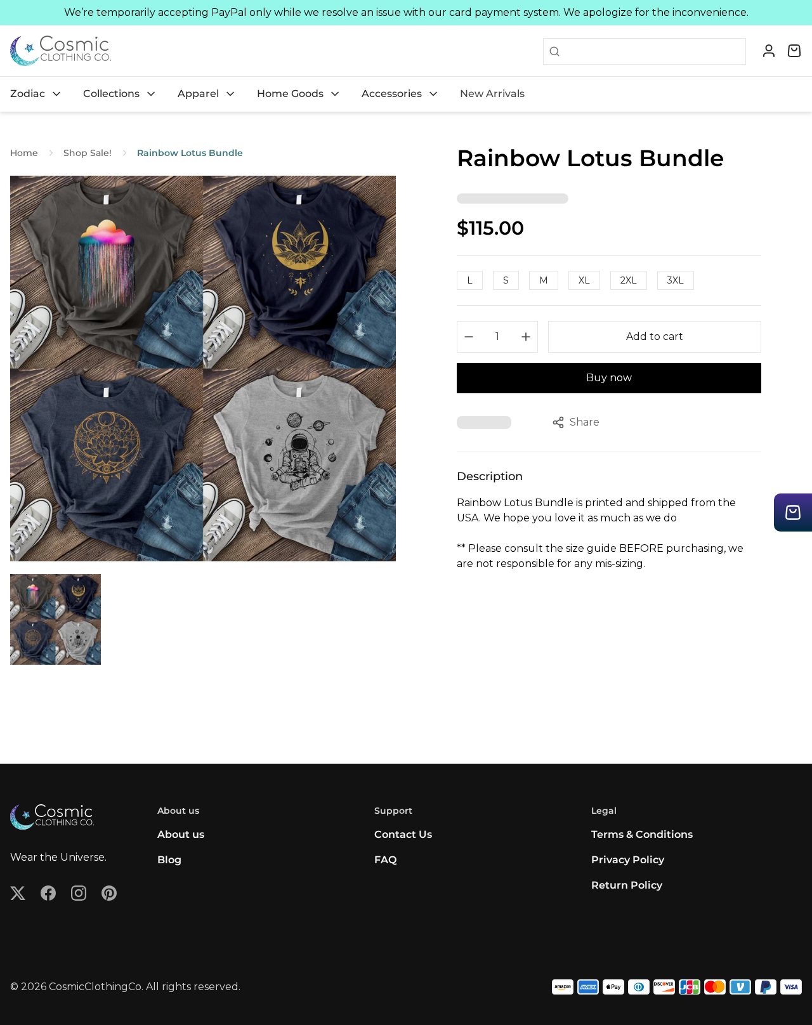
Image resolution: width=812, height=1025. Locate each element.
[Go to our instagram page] (78, 893)
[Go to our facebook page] (48, 893)
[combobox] (652, 51)
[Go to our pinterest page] (109, 893)
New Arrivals (492, 94)
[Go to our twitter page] (17, 893)
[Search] (552, 51)
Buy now (609, 378)
